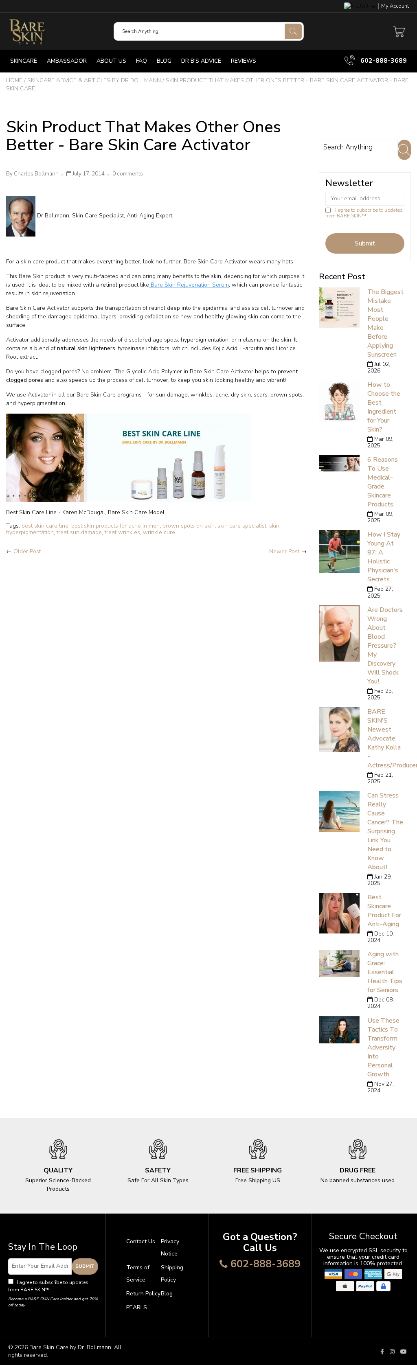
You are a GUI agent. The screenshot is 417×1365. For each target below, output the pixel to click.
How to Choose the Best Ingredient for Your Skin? (383, 407)
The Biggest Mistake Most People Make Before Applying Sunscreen (385, 323)
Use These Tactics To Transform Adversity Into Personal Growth (383, 1047)
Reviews (243, 61)
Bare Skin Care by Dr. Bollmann (70, 1347)
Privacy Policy (67, 1289)
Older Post (27, 551)
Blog (164, 61)
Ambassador (67, 61)
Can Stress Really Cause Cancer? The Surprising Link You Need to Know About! (385, 831)
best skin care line (45, 526)
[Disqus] (156, 669)
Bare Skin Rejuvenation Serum (189, 285)
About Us (111, 61)
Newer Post (284, 551)
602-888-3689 (383, 60)
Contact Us (140, 1241)
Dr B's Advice (201, 61)
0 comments (127, 173)
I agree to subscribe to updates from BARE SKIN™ (364, 213)
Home (14, 80)
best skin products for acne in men (115, 526)
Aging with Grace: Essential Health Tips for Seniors (384, 972)
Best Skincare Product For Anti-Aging (384, 911)
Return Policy (143, 1293)
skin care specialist (241, 526)
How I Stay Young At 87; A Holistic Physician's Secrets (383, 557)
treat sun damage (79, 532)
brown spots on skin (188, 526)
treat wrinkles (122, 532)
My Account (395, 6)
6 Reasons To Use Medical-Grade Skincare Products (382, 482)
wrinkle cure (159, 532)
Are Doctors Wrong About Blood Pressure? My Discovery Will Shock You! (385, 645)
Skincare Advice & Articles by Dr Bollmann (94, 80)
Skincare (23, 61)
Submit (84, 1266)
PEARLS (136, 1307)
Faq (141, 61)
